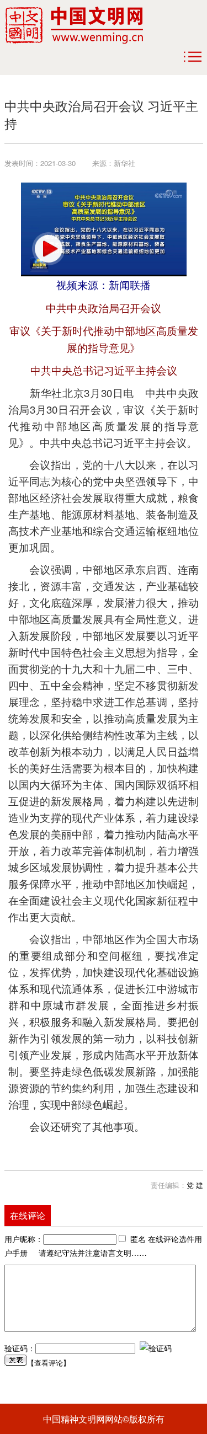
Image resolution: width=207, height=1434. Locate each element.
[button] (48, 248)
